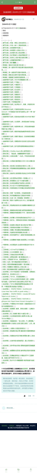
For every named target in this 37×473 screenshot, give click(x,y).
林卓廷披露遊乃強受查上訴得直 (20, 183)
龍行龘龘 (13, 63)
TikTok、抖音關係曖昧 (17, 277)
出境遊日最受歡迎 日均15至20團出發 (22, 161)
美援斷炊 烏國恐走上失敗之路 (16, 267)
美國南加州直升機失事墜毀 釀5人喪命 (22, 336)
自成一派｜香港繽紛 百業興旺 (20, 198)
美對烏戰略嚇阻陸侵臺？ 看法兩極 (18, 264)
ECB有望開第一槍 (16, 252)
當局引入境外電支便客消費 (18, 58)
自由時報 (6, 272)
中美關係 (17, 87)
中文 (18, 28)
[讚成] (25, 396)
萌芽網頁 (4, 426)
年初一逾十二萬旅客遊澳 (18, 45)
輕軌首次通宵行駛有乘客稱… (18, 75)
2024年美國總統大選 (21, 80)
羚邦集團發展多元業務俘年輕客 (20, 195)
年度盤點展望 (16, 102)
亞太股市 (17, 90)
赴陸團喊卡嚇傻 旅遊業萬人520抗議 (22, 240)
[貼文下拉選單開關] (33, 396)
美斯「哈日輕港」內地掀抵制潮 (20, 193)
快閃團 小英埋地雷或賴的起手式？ (21, 218)
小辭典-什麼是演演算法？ (18, 328)
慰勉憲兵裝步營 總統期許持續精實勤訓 (22, 331)
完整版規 (11, 426)
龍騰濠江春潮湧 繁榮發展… (17, 77)
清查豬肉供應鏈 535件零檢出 (19, 227)
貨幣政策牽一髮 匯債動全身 (19, 257)
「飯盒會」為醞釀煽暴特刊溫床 (20, 154)
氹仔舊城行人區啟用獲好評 (18, 55)
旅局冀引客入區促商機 (17, 53)
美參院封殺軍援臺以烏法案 (18, 232)
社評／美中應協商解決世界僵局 (17, 262)
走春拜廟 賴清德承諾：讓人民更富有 (22, 341)
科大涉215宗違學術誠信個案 (19, 186)
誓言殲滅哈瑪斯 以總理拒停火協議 (18, 269)
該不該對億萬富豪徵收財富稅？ (24, 146)
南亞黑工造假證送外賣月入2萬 (20, 166)
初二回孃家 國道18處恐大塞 (19, 314)
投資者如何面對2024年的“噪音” (24, 117)
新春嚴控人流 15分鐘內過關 (19, 181)
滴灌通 (16, 92)
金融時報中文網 (8, 80)
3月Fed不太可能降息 (17, 250)
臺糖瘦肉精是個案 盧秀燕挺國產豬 (21, 210)
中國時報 (6, 210)
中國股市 (17, 85)
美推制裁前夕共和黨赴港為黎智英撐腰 (22, 188)
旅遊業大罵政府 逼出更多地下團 (20, 225)
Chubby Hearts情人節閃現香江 (20, 151)
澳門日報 (6, 43)
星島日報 (6, 151)
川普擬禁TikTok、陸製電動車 (17, 259)
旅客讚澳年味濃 (15, 48)
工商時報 (6, 250)
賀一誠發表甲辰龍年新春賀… (18, 72)
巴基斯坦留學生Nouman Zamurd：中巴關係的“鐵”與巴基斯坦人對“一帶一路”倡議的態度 (18, 111)
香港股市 (17, 99)
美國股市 (17, 94)
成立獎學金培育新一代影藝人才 (20, 178)
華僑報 (5, 65)
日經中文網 (6, 102)
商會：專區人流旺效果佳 (18, 43)
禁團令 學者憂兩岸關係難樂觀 (19, 230)
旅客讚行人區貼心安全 (17, 50)
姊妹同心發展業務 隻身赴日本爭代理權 (22, 173)
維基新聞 (25, 369)
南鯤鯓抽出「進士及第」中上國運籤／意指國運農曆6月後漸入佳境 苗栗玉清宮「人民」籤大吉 (18, 323)
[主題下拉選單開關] (35, 2)
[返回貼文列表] (2, 2)
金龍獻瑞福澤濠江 (16, 60)
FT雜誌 (16, 82)
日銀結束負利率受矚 (16, 254)
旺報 (4, 259)
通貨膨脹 (17, 97)
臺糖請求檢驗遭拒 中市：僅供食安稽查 (22, 213)
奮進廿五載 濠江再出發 (16, 65)
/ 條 (17, 2)
